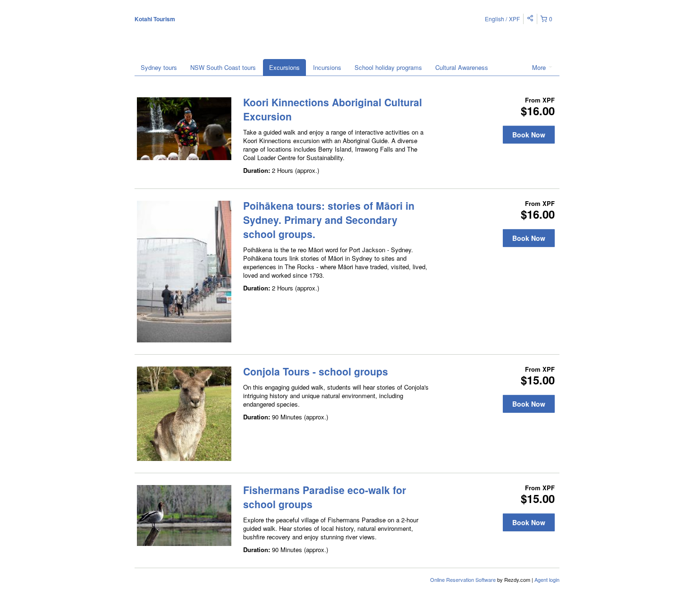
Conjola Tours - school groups (315, 371)
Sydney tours (159, 67)
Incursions (327, 67)
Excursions (284, 67)
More (540, 67)
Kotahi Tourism (155, 19)
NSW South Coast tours (223, 67)
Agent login (546, 579)
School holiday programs (388, 67)
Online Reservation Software (463, 579)
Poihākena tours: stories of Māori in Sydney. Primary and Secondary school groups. (329, 219)
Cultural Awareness (461, 67)
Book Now (528, 134)
